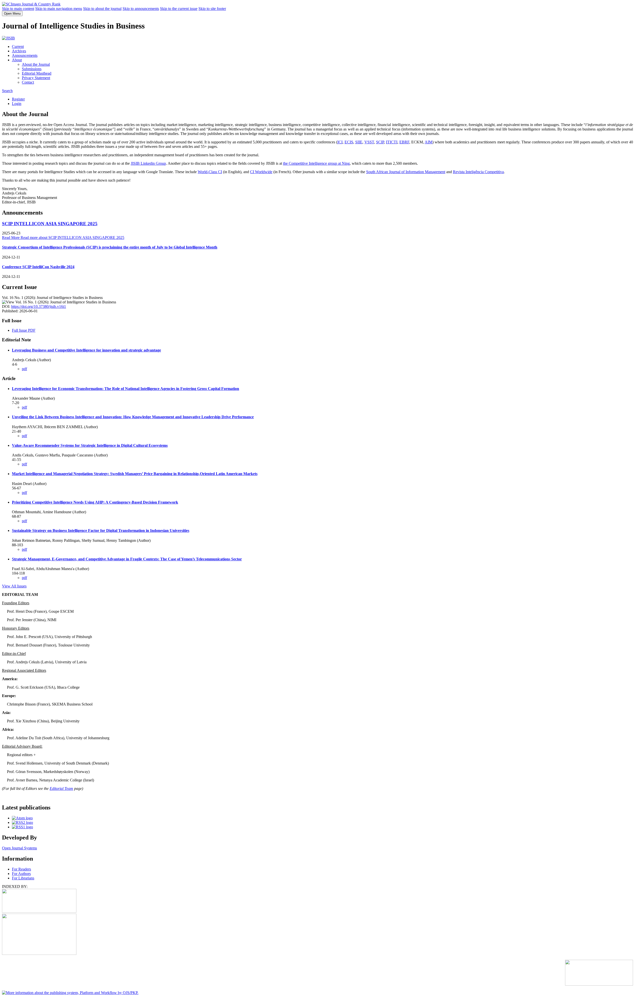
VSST (369, 142)
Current (18, 46)
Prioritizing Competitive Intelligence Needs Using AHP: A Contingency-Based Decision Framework (95, 502)
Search (7, 91)
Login (16, 103)
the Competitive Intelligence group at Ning (316, 163)
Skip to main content (18, 8)
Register (18, 99)
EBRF (404, 142)
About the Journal (36, 64)
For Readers (21, 869)
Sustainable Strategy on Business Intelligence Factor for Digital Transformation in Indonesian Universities (100, 530)
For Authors (21, 873)
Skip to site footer (212, 8)
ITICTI (391, 142)
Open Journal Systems (19, 848)
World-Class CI (210, 172)
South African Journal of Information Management (405, 172)
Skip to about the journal (102, 8)
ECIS (349, 142)
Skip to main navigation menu (58, 8)
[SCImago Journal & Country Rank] (31, 4)
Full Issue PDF (23, 330)
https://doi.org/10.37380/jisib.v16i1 (38, 306)
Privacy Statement (36, 78)
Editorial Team (61, 788)
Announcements (24, 55)
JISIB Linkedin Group (148, 163)
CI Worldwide (261, 172)
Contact (28, 82)
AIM (428, 142)
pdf (24, 369)
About (17, 60)
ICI (340, 142)
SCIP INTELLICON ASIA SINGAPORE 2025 (49, 223)
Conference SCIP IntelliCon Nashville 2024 (38, 267)
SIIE (358, 142)
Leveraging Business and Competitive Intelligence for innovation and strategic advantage (86, 350)
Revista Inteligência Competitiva (478, 172)
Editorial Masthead (36, 73)
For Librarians (23, 878)
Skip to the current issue (178, 8)
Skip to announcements (141, 8)
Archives (19, 51)
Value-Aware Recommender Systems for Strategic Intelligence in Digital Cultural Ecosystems (90, 445)
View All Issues (14, 586)
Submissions (31, 69)
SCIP (380, 142)
